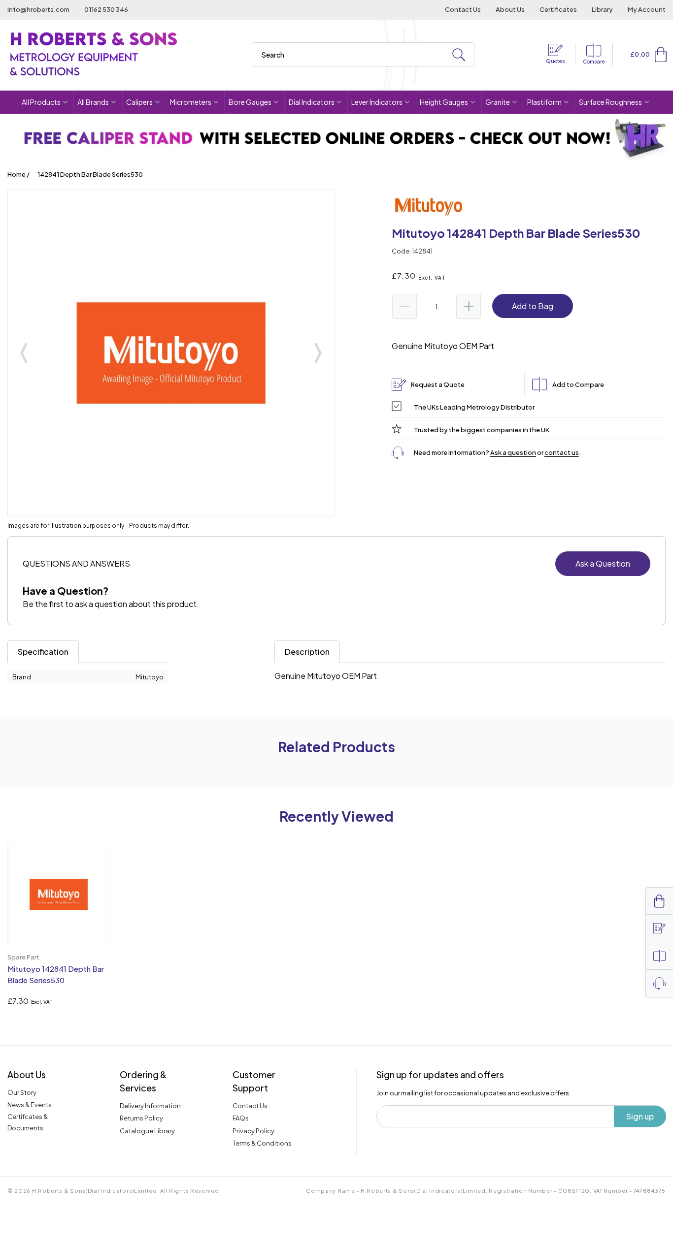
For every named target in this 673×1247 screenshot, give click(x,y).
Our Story (21, 1092)
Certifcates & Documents (27, 1122)
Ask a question (513, 452)
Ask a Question (602, 563)
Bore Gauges (250, 101)
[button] (661, 54)
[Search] (459, 55)
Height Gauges (444, 101)
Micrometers (190, 101)
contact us (561, 452)
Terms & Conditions (262, 1143)
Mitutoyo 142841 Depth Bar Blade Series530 (55, 974)
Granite (497, 101)
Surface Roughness (610, 101)
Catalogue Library (147, 1131)
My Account (647, 9)
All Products (41, 101)
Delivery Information (150, 1106)
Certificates (558, 9)
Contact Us (463, 9)
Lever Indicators (377, 101)
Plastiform (544, 101)
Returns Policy (141, 1118)
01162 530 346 (106, 9)
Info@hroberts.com (38, 9)
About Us (510, 9)
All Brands (93, 101)
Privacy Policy (253, 1131)
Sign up (640, 1116)
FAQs (241, 1118)
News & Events (29, 1105)
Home (16, 174)
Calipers (139, 101)
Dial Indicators (312, 101)
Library (602, 9)
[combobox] (363, 54)
